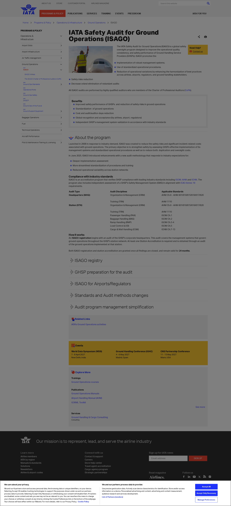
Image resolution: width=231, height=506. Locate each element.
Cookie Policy (83, 501)
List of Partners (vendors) (112, 497)
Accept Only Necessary (206, 493)
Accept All (206, 487)
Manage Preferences (206, 500)
